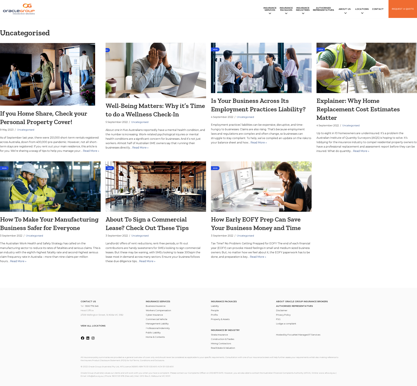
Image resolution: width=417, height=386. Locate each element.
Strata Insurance (219, 334)
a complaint (290, 323)
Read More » (91, 150)
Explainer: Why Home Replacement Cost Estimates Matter (358, 109)
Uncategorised (25, 129)
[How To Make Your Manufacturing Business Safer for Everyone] (50, 186)
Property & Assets (220, 319)
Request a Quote (403, 8)
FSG (278, 319)
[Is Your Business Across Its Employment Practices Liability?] (261, 68)
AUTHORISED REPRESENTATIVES (294, 306)
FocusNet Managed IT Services (304, 334)
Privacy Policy (283, 314)
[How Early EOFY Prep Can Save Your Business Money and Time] (261, 186)
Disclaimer (281, 310)
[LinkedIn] (88, 339)
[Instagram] (93, 339)
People (215, 310)
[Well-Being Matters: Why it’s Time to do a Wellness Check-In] (156, 70)
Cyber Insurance (154, 314)
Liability (215, 306)
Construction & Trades (222, 339)
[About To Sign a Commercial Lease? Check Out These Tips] (156, 186)
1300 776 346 (91, 306)
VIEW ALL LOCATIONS (93, 325)
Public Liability (153, 332)
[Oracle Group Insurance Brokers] (19, 9)
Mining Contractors (221, 343)
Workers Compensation (158, 310)
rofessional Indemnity (158, 328)
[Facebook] (83, 339)
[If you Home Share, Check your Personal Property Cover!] (50, 74)
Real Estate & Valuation (223, 348)
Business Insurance (155, 306)
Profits (214, 314)
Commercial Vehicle (156, 319)
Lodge (280, 323)
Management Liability (157, 323)
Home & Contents (155, 337)
